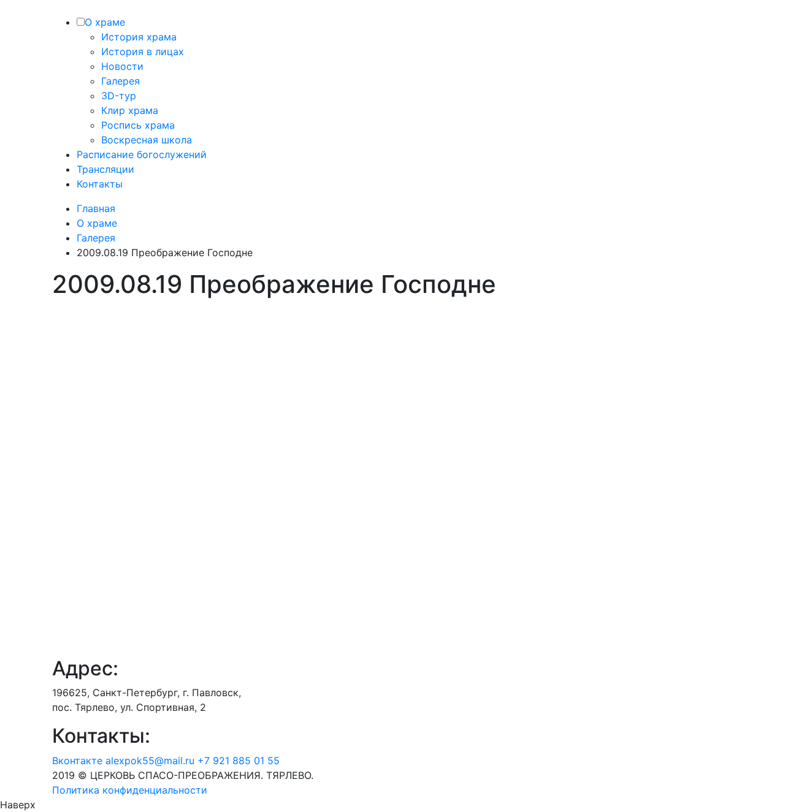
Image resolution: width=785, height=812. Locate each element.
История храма (139, 37)
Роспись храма (138, 125)
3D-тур (118, 95)
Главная (96, 208)
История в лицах (142, 51)
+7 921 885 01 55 (238, 760)
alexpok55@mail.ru (149, 760)
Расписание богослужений (142, 154)
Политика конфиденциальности (129, 790)
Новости (122, 66)
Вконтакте (77, 760)
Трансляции (105, 169)
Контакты (100, 184)
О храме (105, 22)
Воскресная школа (146, 140)
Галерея (120, 81)
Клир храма (129, 110)
